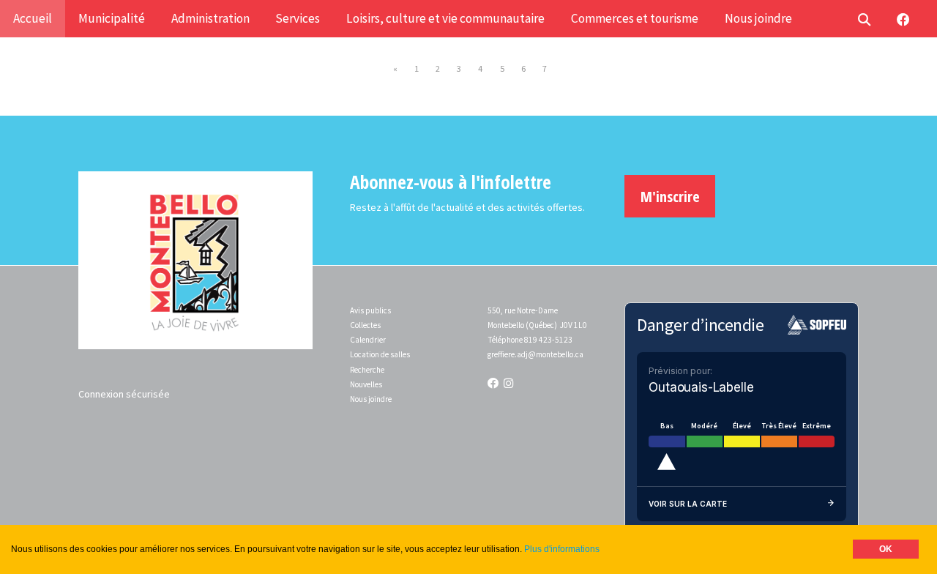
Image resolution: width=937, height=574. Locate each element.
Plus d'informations (562, 549)
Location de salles (380, 354)
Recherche (367, 370)
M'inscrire (670, 196)
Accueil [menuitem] (32, 18)
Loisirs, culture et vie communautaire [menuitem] (445, 18)
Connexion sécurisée (124, 393)
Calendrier (368, 340)
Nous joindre (371, 399)
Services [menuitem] (297, 18)
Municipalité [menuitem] (111, 18)
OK (885, 549)
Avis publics (370, 310)
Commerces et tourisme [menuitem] (634, 18)
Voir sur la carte (688, 503)
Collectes (365, 325)
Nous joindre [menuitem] (758, 18)
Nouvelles (366, 384)
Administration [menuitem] (210, 18)
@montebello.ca (555, 354)
